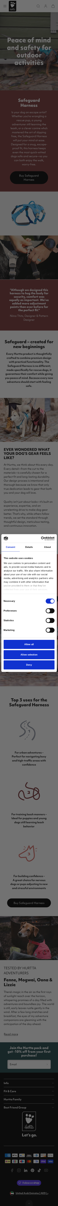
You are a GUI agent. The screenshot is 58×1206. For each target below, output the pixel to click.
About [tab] (47, 547)
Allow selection (29, 654)
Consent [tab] (10, 547)
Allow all (29, 644)
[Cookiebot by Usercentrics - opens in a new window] (41, 538)
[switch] (50, 610)
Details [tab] (29, 547)
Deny (29, 664)
